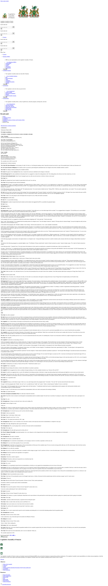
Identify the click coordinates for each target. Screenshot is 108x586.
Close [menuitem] (5, 69)
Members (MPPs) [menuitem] (6, 56)
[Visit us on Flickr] (1, 551)
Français (4, 37)
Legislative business (7, 117)
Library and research (7, 575)
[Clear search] (13, 27)
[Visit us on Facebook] (1, 545)
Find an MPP (5, 577)
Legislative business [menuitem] (7, 70)
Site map (2, 559)
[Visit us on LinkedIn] (1, 548)
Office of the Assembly (7, 564)
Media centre (5, 579)
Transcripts (5, 121)
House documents (6, 574)
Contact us (5, 565)
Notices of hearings (7, 581)
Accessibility (5, 568)
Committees (5, 118)
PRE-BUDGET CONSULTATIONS (8, 125)
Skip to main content (4, 1)
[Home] (19, 20)
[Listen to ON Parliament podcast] (1, 550)
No (14, 535)
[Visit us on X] (1, 546)
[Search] (1, 28)
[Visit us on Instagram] (1, 542)
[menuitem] (11, 62)
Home (4, 116)
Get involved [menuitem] (5, 85)
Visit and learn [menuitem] (6, 98)
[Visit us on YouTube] (1, 554)
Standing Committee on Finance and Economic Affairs (14, 119)
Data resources (6, 580)
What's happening (6, 569)
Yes (12, 535)
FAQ (4, 578)
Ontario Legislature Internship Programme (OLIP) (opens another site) (17, 567)
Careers (4, 566)
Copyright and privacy (6, 584)
